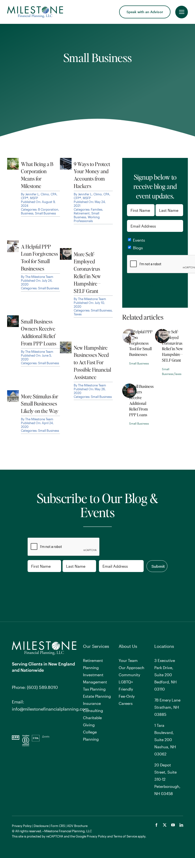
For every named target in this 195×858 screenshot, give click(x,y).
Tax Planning (94, 689)
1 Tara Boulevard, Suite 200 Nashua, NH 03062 (165, 739)
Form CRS (58, 826)
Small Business (139, 363)
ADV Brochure (77, 826)
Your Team (128, 660)
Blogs (138, 247)
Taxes (177, 373)
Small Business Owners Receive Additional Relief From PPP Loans (141, 400)
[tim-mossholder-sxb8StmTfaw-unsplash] (162, 331)
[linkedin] (181, 825)
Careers (126, 703)
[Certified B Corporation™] (25, 737)
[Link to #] (181, 12)
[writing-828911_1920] (129, 331)
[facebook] (156, 825)
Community (129, 674)
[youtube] (173, 825)
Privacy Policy (22, 826)
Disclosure (41, 826)
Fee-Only (127, 696)
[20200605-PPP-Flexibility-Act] (129, 386)
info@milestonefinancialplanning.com (50, 709)
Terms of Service (125, 836)
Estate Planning (97, 696)
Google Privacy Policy (91, 836)
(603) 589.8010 (42, 687)
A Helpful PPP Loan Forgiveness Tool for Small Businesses (140, 343)
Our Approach (131, 667)
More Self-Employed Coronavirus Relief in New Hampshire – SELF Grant (172, 346)
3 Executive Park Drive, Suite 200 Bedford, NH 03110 (165, 674)
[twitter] (164, 825)
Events (139, 240)
